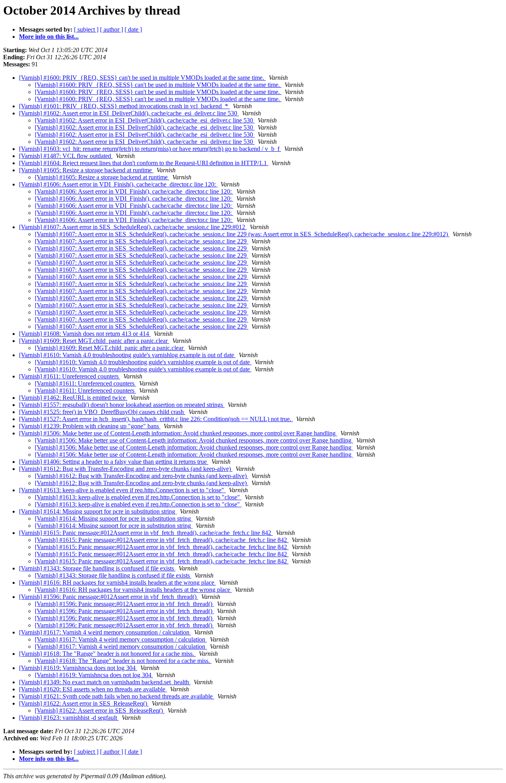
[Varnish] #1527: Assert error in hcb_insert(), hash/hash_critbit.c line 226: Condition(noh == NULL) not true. (156, 419)
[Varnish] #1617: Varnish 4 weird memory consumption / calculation (105, 632)
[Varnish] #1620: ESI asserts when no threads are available (93, 689)
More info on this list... (49, 36)
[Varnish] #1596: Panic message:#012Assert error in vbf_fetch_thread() (108, 596)
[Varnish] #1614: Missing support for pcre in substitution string (98, 511)
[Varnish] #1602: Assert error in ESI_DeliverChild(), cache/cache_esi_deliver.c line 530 (129, 113)
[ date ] (133, 29)
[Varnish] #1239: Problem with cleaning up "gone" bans (89, 426)
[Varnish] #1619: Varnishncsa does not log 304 (78, 667)
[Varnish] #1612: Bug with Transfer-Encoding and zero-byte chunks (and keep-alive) (125, 468)
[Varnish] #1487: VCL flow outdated (66, 155)
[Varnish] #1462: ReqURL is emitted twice (73, 397)
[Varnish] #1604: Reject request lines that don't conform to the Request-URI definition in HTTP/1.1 (143, 163)
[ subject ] (86, 29)
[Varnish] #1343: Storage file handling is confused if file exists (97, 568)
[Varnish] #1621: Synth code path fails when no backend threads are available (116, 696)
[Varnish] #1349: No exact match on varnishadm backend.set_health (105, 682)
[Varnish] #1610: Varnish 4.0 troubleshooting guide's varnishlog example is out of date (127, 355)
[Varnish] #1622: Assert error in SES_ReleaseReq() (84, 703)
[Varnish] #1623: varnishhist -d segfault (69, 717)
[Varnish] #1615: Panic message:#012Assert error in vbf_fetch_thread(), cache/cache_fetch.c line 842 (146, 532)
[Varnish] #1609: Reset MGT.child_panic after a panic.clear (94, 340)
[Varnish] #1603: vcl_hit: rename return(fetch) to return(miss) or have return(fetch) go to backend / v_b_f (150, 148)
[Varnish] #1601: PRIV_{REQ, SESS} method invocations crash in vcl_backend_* (124, 106)
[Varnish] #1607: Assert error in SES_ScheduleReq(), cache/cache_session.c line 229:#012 (133, 227)
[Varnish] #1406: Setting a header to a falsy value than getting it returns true (113, 461)
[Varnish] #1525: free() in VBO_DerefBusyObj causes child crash (102, 411)
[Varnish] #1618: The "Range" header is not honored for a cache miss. (107, 653)
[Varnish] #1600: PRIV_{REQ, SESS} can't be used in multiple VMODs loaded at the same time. (142, 77)
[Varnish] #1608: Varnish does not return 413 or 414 (85, 333)
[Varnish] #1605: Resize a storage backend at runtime (86, 170)
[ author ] (111, 29)
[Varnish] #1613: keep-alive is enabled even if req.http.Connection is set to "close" (122, 490)
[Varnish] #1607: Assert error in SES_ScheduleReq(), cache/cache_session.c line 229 (141, 241)
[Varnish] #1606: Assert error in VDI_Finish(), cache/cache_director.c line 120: (118, 184)
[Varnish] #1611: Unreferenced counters (69, 376)
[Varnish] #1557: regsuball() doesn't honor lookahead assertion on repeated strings (122, 404)
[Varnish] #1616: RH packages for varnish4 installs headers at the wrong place (117, 582)
